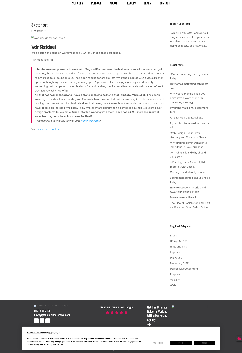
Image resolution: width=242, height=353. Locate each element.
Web (173, 285)
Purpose (96, 3)
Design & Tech (178, 241)
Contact (165, 3)
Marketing (176, 257)
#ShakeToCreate (90, 120)
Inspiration (176, 252)
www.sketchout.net (49, 129)
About (113, 3)
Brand (173, 235)
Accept (205, 343)
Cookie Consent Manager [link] (36, 333)
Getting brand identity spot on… (189, 172)
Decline (181, 343)
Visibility (175, 279)
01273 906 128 (42, 311)
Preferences (158, 343)
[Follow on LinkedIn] (36, 320)
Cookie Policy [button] (113, 342)
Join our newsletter (182, 32)
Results (131, 3)
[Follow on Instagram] (42, 320)
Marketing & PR (179, 263)
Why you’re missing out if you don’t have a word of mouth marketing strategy (187, 98)
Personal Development (184, 268)
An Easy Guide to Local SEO (186, 117)
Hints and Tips (178, 246)
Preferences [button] (58, 344)
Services (77, 3)
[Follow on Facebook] (47, 320)
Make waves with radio (183, 197)
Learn (147, 3)
